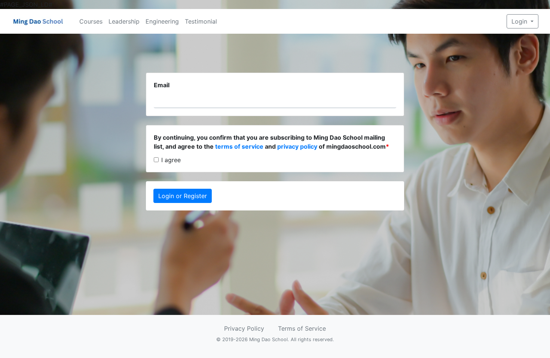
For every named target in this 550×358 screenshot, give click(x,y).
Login (520, 21)
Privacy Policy (244, 328)
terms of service (239, 146)
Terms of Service (302, 328)
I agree (171, 160)
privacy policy (297, 146)
